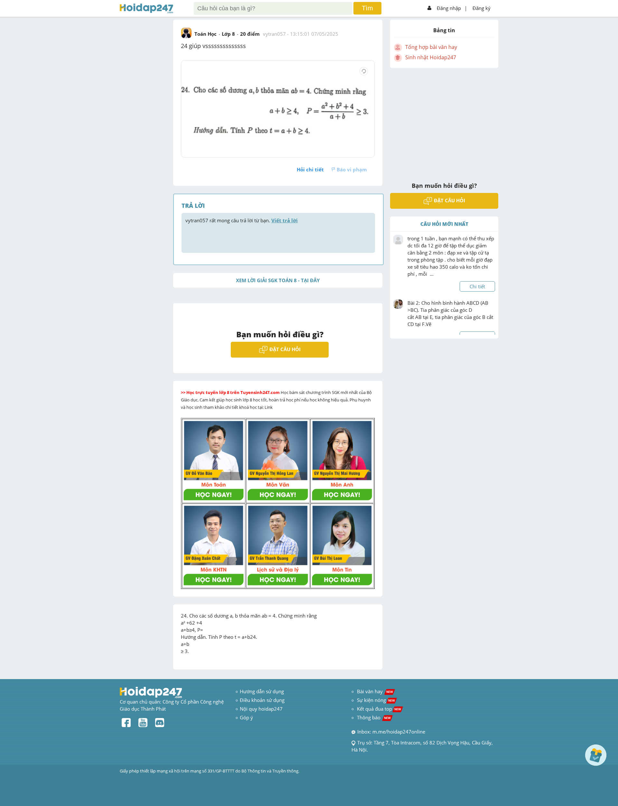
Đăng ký (482, 8)
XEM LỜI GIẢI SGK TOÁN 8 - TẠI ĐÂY (278, 280)
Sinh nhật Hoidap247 (430, 57)
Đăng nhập (449, 8)
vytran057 (274, 34)
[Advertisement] (444, 121)
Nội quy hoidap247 (261, 708)
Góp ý (246, 717)
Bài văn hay (374, 691)
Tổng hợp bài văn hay (431, 47)
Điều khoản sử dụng (262, 700)
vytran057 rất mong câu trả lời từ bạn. (241, 220)
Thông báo (374, 717)
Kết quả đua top (379, 708)
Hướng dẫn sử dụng (262, 691)
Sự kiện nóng (376, 700)
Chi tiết (477, 286)
